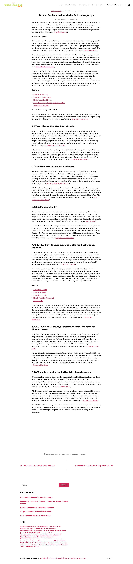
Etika (60, 526)
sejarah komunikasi (79, 454)
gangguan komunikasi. (51, 528)
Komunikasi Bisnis (39, 292)
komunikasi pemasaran (43, 539)
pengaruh (56, 542)
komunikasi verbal (46, 541)
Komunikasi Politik (36, 541)
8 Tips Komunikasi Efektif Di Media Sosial (36, 512)
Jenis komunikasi (60, 530)
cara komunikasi (31, 526)
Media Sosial (33, 542)
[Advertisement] (66, 432)
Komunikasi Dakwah (40, 290)
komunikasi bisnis (46, 533)
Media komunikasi (60, 541)
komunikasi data (35, 535)
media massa (24, 543)
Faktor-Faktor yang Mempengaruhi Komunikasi (49, 103)
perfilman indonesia (60, 454)
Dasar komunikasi (53, 526)
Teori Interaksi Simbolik (90, 400)
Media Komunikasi (57, 11)
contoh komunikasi (42, 526)
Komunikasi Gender (40, 295)
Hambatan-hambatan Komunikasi (58, 183)
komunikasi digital (44, 535)
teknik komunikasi (63, 544)
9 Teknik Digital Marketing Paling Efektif (35, 515)
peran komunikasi (63, 542)
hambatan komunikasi (26, 530)
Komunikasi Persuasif (40, 94)
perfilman (51, 454)
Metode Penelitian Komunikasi (43, 298)
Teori (22, 547)
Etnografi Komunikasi (90, 50)
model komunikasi (42, 543)
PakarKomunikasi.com (33, 558)
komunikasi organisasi (28, 539)
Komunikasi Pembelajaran (57, 539)
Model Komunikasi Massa (79, 159)
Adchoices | (44, 558)
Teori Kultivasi (91, 221)
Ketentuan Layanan (80, 558)
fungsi (31, 528)
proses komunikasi (25, 544)
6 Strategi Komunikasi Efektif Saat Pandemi (37, 508)
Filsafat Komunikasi (63, 386)
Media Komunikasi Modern (42, 100)
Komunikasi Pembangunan (42, 97)
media (52, 541)
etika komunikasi (24, 528)
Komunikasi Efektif (55, 535)
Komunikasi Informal (60, 32)
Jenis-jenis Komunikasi (85, 5)
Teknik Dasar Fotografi (41, 105)
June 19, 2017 (74, 19)
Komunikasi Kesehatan (40, 365)
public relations (34, 544)
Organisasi (50, 542)
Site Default (62, 19)
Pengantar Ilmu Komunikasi (65, 238)
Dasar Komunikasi (70, 5)
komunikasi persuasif (25, 541)
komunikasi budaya (57, 533)
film (47, 454)
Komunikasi (33, 532)
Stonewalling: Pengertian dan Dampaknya (36, 497)
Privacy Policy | (69, 558)
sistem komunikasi (42, 544)
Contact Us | (60, 558)
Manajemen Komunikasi (114, 5)
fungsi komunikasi (39, 528)
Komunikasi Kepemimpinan (45, 67)
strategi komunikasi (52, 544)
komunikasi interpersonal (29, 537)
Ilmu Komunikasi (48, 530)
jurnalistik (23, 533)
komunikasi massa (45, 537)
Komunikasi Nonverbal (80, 119)
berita (21, 526)
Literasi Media (38, 301)
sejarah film (70, 454)
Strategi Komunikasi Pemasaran (55, 145)
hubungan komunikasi (38, 530)
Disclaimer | (52, 558)
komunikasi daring (25, 535)
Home (61, 5)
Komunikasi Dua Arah (67, 264)
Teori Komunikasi (100, 5)
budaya (25, 526)
